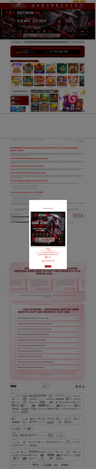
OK (47, 266)
